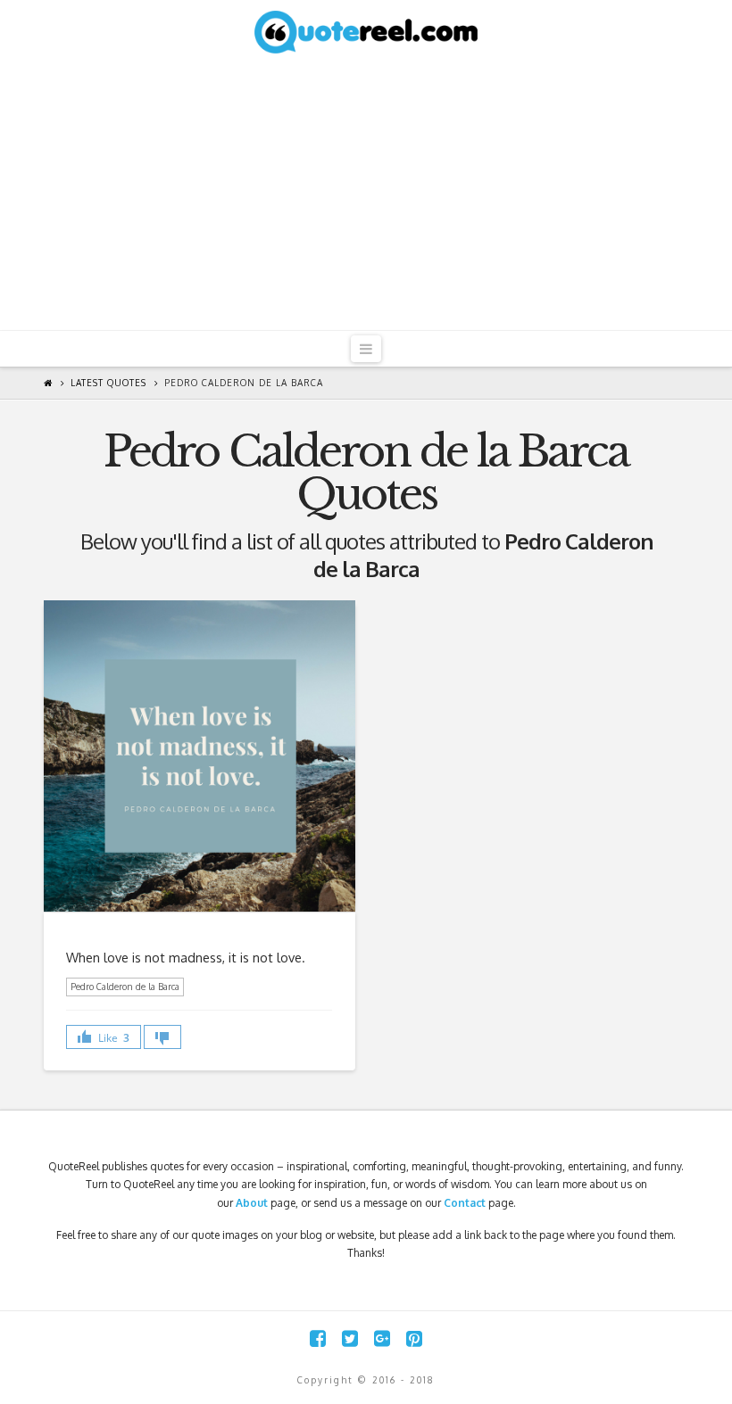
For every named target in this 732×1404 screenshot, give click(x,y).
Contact (465, 1203)
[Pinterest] (414, 1338)
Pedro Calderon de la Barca (243, 382)
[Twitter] (350, 1338)
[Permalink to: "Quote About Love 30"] (199, 755)
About (252, 1203)
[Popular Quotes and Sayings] (366, 31)
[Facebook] (318, 1338)
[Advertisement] (366, 196)
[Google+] (382, 1338)
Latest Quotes (108, 382)
